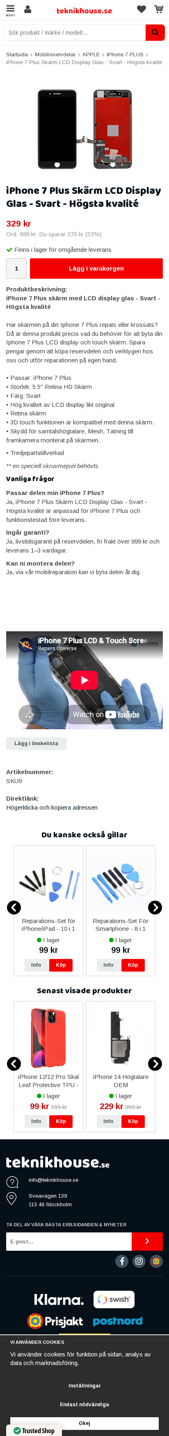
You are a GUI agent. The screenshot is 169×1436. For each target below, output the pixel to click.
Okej (84, 1423)
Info (36, 965)
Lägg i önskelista (36, 743)
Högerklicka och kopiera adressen (52, 807)
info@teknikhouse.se (53, 1180)
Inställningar (85, 1386)
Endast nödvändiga (84, 1404)
